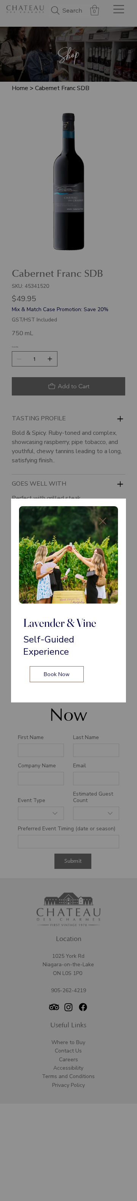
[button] (102, 521)
